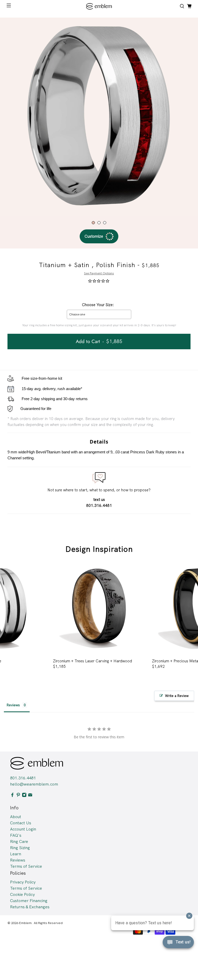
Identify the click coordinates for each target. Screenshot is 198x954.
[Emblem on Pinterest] (18, 795)
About (15, 816)
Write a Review (177, 696)
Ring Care (19, 841)
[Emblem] (99, 6)
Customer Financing (28, 900)
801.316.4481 (23, 778)
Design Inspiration (99, 549)
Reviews (17, 860)
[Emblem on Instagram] (24, 795)
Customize (94, 236)
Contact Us (20, 823)
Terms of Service (26, 866)
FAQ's (15, 835)
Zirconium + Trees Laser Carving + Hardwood (92, 660)
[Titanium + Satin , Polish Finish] (99, 117)
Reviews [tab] (13, 705)
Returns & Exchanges (30, 907)
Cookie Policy (22, 894)
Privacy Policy (23, 882)
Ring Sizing (20, 847)
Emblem (25, 923)
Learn (15, 854)
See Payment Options (99, 273)
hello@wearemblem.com (34, 784)
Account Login (23, 829)
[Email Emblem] (30, 795)
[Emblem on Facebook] (12, 795)
